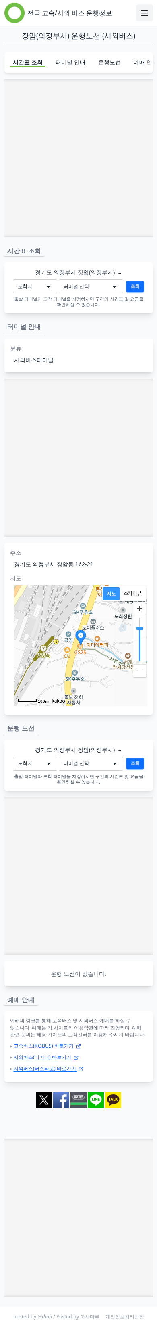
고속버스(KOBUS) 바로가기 (44, 1045)
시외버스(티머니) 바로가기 (43, 1057)
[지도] (111, 593)
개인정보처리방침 (124, 1316)
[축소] (139, 670)
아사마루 (89, 1316)
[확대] (139, 608)
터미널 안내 (70, 62)
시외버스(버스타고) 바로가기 (45, 1068)
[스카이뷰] (132, 593)
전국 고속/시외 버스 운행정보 (69, 12)
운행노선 (109, 62)
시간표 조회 (28, 62)
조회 (135, 286)
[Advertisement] (78, 158)
